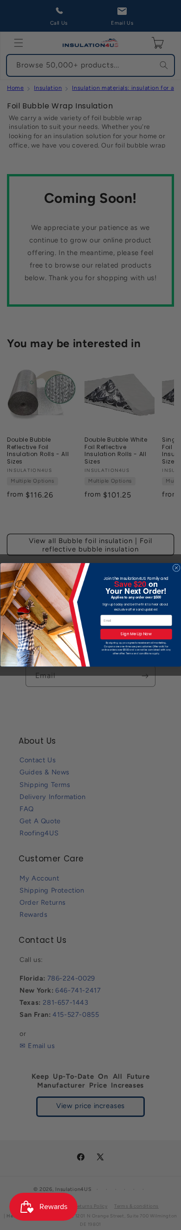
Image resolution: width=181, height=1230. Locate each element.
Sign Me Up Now (136, 634)
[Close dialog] (176, 568)
